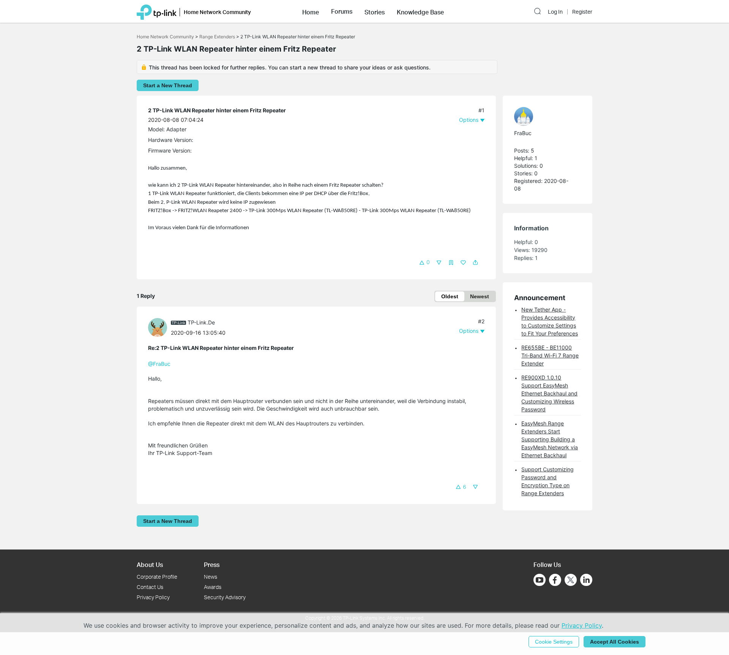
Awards (212, 587)
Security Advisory (225, 597)
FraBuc (523, 133)
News (210, 576)
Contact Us (150, 587)
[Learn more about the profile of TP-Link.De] (159, 327)
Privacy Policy (153, 597)
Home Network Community (165, 36)
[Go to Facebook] (555, 580)
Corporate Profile (157, 576)
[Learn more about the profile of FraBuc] (543, 116)
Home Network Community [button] (217, 12)
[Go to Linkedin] (586, 580)
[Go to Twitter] (571, 580)
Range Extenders (217, 36)
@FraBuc (159, 364)
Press (211, 564)
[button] (310, 11)
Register (582, 11)
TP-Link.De (201, 322)
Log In (555, 11)
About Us (150, 564)
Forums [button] (341, 11)
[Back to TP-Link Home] (157, 11)
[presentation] (157, 327)
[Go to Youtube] (539, 580)
